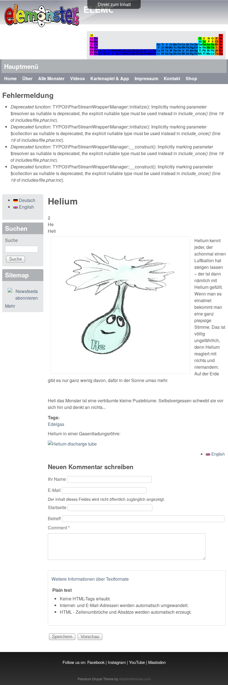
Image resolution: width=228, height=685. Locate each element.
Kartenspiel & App (109, 78)
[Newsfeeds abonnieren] (23, 294)
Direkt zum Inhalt (114, 4)
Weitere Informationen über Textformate (90, 579)
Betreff (55, 518)
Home (10, 78)
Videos (77, 78)
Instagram (117, 662)
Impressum (146, 78)
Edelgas (56, 424)
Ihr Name (57, 479)
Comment (59, 527)
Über (27, 78)
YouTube (137, 662)
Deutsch (26, 200)
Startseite (58, 507)
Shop (191, 78)
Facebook (96, 662)
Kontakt (172, 78)
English (217, 454)
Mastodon (157, 662)
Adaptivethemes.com (135, 678)
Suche (11, 240)
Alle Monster (51, 78)
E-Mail (55, 490)
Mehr (10, 306)
